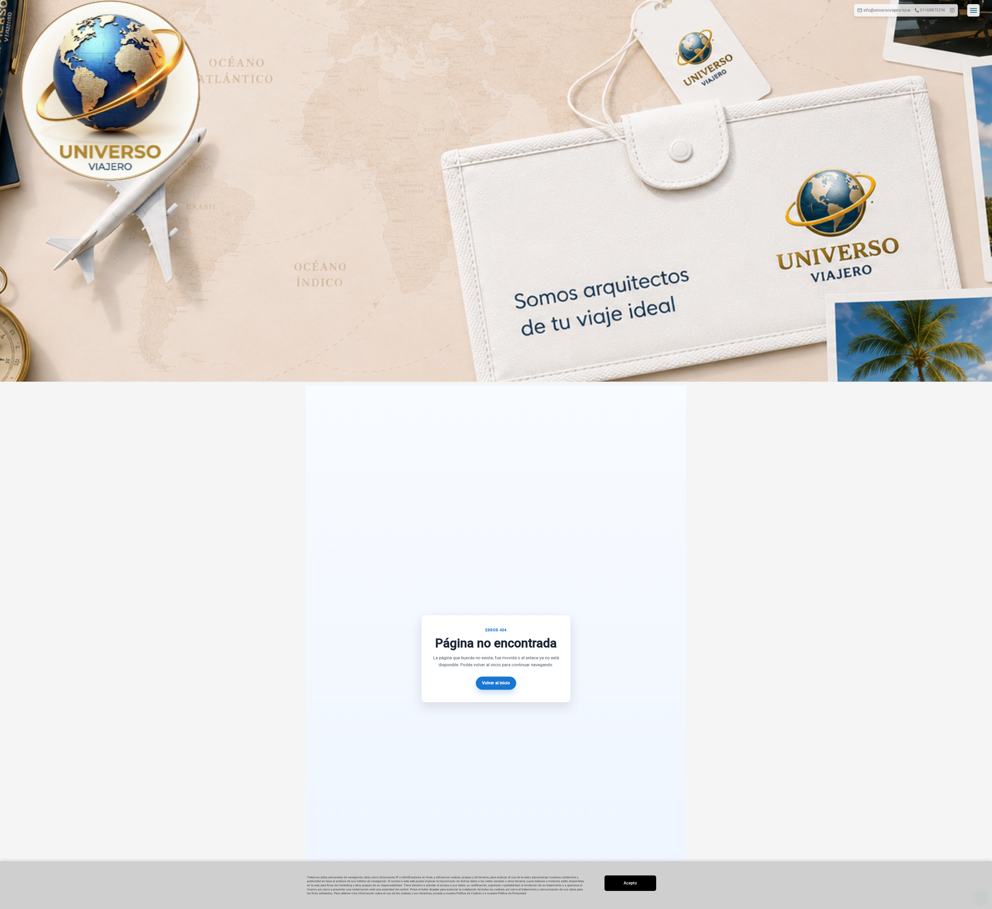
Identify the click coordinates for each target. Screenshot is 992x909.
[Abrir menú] (973, 10)
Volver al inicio (496, 682)
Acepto (630, 883)
